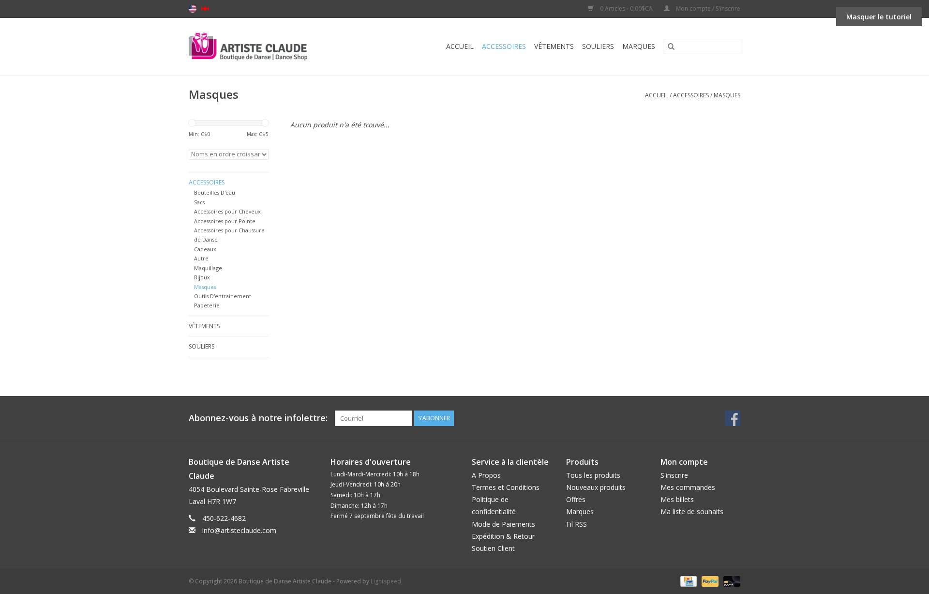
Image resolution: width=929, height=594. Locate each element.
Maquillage (208, 268)
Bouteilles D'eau (214, 192)
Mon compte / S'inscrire (707, 8)
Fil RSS (576, 524)
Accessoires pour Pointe (224, 221)
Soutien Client (493, 548)
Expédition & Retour (503, 536)
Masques (727, 95)
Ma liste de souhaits (691, 511)
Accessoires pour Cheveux (227, 211)
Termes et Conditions (505, 487)
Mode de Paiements (503, 524)
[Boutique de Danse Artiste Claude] (267, 46)
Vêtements (554, 46)
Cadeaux (205, 249)
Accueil (460, 46)
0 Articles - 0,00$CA (626, 8)
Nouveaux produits (596, 487)
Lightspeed (386, 581)
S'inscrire (674, 475)
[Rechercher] (668, 47)
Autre (201, 258)
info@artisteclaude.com (239, 530)
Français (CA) (205, 9)
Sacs (199, 202)
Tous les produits (593, 475)
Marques (638, 46)
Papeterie (207, 305)
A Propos (486, 475)
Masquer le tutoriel (879, 16)
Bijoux (202, 277)
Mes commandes (687, 487)
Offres (575, 499)
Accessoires (504, 46)
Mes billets (677, 499)
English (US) (192, 9)
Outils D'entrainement (222, 296)
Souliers (598, 46)
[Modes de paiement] (687, 581)
